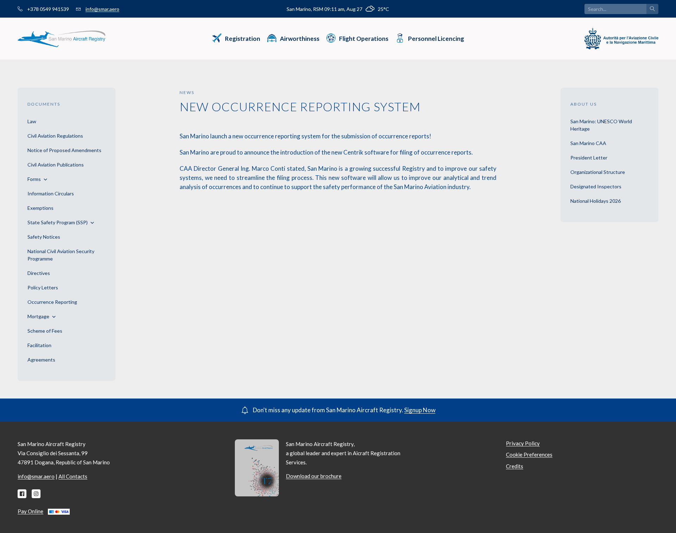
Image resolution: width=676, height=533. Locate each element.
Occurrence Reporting (52, 302)
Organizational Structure (597, 172)
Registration (242, 38)
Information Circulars (50, 193)
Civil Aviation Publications (55, 165)
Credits (514, 466)
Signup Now (420, 410)
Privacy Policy (523, 443)
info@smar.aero (102, 9)
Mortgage (38, 316)
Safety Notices (43, 237)
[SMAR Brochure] (257, 467)
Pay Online (30, 511)
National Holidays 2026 (595, 201)
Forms (34, 179)
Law (31, 121)
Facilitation (39, 345)
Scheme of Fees (44, 331)
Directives (38, 273)
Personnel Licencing (436, 38)
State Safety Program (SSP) (57, 222)
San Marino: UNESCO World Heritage (601, 125)
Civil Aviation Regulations (55, 136)
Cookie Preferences (529, 454)
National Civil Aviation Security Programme (60, 255)
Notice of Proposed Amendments (64, 150)
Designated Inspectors (595, 186)
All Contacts (72, 476)
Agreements (41, 360)
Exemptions (40, 208)
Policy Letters (42, 287)
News (187, 92)
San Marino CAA (588, 143)
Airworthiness (299, 38)
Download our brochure (314, 476)
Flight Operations (363, 38)
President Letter (588, 158)
